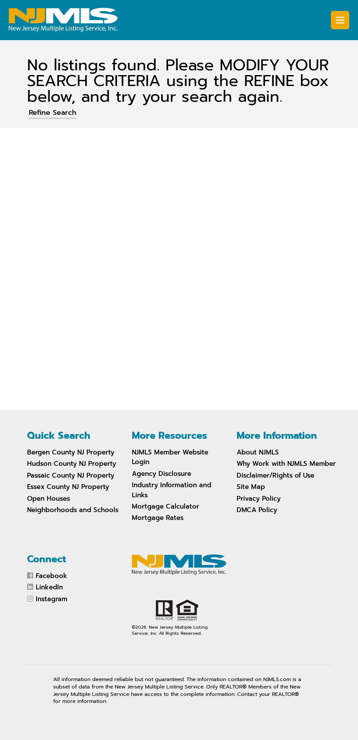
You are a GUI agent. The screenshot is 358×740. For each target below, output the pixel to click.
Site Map (251, 487)
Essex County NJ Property (68, 487)
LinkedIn (49, 587)
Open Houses (48, 498)
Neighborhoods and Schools (72, 510)
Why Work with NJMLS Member (286, 463)
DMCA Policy (257, 510)
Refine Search (52, 112)
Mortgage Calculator (165, 506)
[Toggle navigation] (340, 20)
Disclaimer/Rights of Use (275, 475)
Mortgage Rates (157, 518)
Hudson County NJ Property (71, 463)
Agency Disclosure (161, 473)
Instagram (51, 599)
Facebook (51, 576)
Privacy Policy (259, 498)
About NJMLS (258, 452)
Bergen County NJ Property (70, 452)
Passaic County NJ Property (70, 475)
